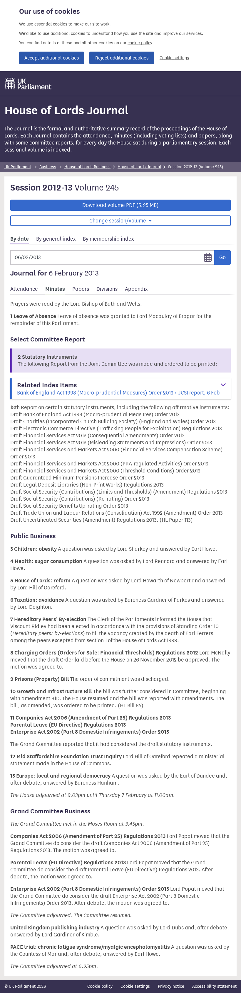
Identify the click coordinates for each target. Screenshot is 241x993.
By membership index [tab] (108, 239)
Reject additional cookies (121, 58)
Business (47, 166)
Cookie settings (174, 57)
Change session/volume (118, 220)
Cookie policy (100, 986)
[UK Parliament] (28, 83)
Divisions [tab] (107, 289)
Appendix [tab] (136, 289)
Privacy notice (171, 986)
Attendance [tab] (24, 289)
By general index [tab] (56, 239)
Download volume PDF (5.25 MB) (120, 205)
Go (222, 257)
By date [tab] (19, 239)
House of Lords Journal (139, 166)
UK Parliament (17, 166)
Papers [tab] (80, 289)
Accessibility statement (214, 986)
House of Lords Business (87, 166)
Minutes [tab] (55, 289)
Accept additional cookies (51, 58)
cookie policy (140, 42)
